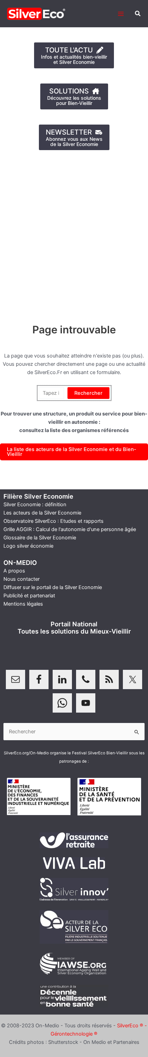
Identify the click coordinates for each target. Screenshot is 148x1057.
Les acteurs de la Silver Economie (42, 513)
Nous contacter (21, 579)
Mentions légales (23, 604)
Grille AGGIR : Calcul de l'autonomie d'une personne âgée (69, 529)
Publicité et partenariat (29, 596)
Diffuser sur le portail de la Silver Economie (52, 587)
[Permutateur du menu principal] (121, 14)
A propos (14, 571)
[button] (138, 13)
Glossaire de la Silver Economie (39, 538)
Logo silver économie (28, 546)
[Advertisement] (74, 233)
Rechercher (88, 393)
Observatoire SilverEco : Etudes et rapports (53, 521)
